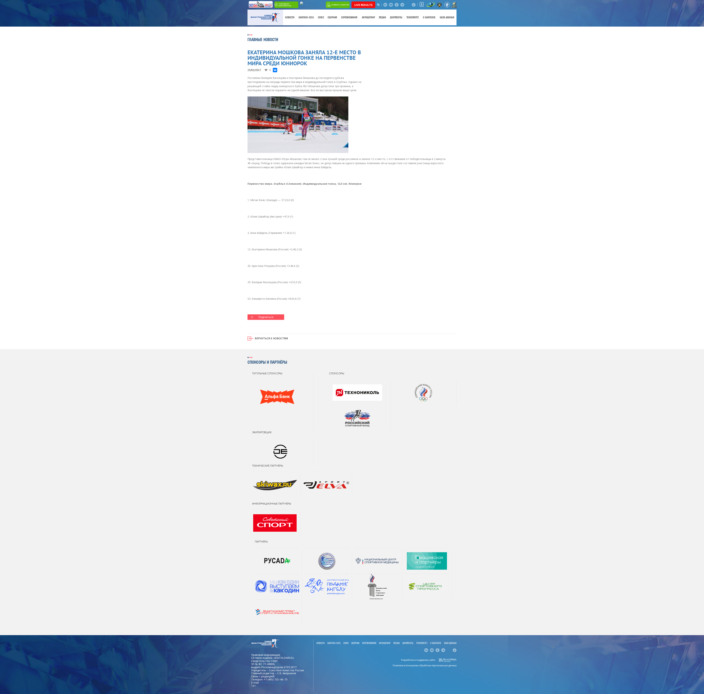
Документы (396, 17)
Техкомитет (412, 17)
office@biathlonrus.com (274, 682)
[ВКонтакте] (275, 70)
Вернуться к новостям (271, 338)
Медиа (382, 17)
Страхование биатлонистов (284, 5)
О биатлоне (429, 17)
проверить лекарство (340, 5)
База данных (447, 17)
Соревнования (349, 17)
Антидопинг (368, 17)
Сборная (332, 17)
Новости (289, 17)
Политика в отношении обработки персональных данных (424, 665)
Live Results (363, 5)
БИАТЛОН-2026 (306, 17)
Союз (321, 17)
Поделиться (265, 317)
